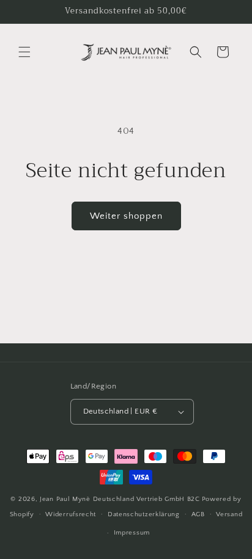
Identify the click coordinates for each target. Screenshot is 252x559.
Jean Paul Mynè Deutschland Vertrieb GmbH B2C (120, 499)
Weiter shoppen (126, 216)
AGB (198, 514)
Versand (229, 514)
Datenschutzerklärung (144, 514)
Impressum (132, 532)
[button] (24, 51)
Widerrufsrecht (70, 514)
